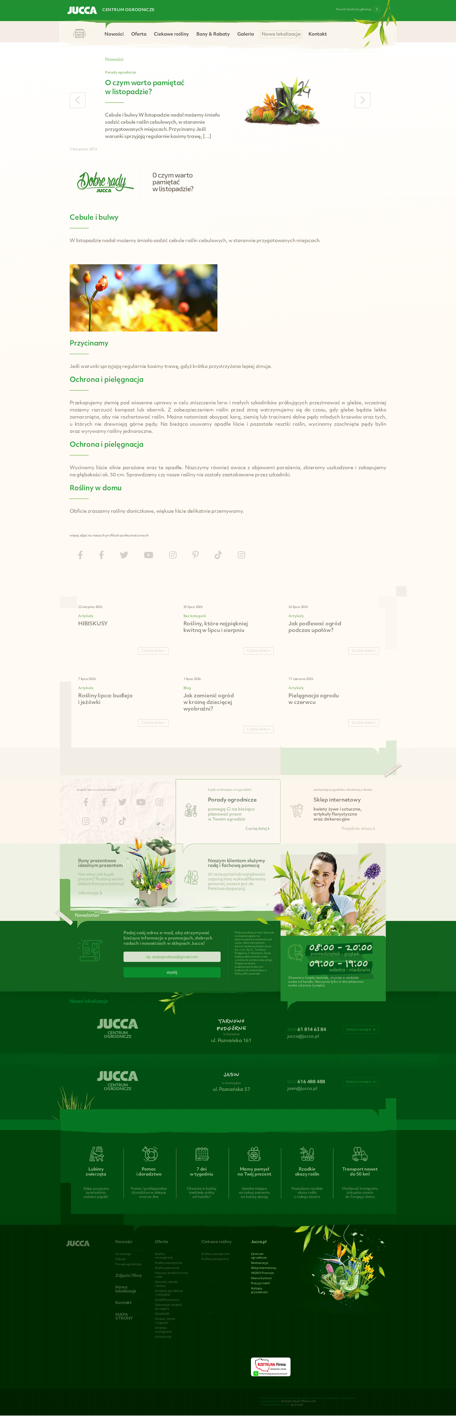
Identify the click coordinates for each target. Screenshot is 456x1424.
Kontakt (317, 34)
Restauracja (259, 1263)
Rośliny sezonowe (167, 1268)
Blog (187, 688)
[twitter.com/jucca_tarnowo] (124, 556)
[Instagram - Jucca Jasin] (241, 556)
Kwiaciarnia (163, 1337)
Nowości (114, 34)
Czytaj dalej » (153, 651)
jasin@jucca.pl (302, 1089)
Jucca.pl (259, 1242)
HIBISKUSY (93, 624)
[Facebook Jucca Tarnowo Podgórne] (80, 556)
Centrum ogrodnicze (128, 10)
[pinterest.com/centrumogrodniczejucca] (195, 556)
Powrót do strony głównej (354, 9)
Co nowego (123, 1254)
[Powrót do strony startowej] (82, 11)
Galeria (245, 34)
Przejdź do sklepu (357, 829)
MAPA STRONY (124, 1317)
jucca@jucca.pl (303, 1036)
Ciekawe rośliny (171, 34)
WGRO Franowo (262, 1273)
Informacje (89, 893)
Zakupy (120, 1259)
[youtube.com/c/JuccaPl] (148, 556)
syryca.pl (297, 1404)
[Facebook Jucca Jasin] (101, 556)
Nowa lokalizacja (281, 34)
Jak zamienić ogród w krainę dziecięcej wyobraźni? (208, 702)
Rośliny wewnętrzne (215, 1254)
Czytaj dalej (256, 829)
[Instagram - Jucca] (173, 556)
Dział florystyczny (167, 1300)
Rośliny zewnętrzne (168, 1263)
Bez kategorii (194, 616)
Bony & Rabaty (213, 34)
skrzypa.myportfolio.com (298, 1401)
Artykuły (85, 616)
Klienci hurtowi (261, 1278)
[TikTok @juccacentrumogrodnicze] (218, 556)
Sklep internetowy (264, 1268)
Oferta (138, 34)
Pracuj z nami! (260, 1283)
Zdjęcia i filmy (128, 1276)
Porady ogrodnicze (120, 72)
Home (79, 34)
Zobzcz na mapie (359, 1029)
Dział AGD (162, 1314)
